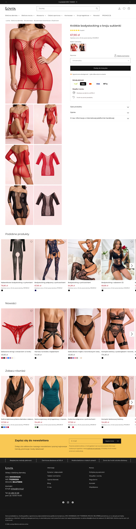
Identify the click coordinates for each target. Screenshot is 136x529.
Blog (49, 483)
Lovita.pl (12, 524)
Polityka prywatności (97, 472)
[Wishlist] (124, 8)
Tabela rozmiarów (123, 56)
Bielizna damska (17, 20)
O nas (49, 487)
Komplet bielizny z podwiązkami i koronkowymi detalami (117, 352)
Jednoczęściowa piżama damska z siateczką (17, 419)
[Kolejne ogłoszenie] (130, 2)
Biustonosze (28, 20)
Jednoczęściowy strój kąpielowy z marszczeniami (51, 419)
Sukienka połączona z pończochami (81, 419)
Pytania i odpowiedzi (55, 472)
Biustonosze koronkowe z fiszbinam (46, 20)
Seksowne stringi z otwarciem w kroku (16, 352)
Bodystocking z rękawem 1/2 (112, 282)
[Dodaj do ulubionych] (31, 241)
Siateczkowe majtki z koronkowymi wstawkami (84, 352)
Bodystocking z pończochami (79, 282)
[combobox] (68, 8)
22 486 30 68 (13, 493)
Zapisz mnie (109, 441)
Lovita (8, 20)
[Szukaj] (97, 8)
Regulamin (93, 480)
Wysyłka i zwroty (95, 476)
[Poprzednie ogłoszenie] (6, 2)
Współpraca (93, 487)
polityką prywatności (94, 448)
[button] (12, 15)
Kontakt (92, 483)
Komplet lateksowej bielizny (112, 419)
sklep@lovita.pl (17, 489)
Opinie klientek (52, 480)
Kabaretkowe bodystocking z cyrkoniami (17, 282)
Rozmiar (73, 55)
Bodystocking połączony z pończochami (50, 282)
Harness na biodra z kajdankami (47, 352)
